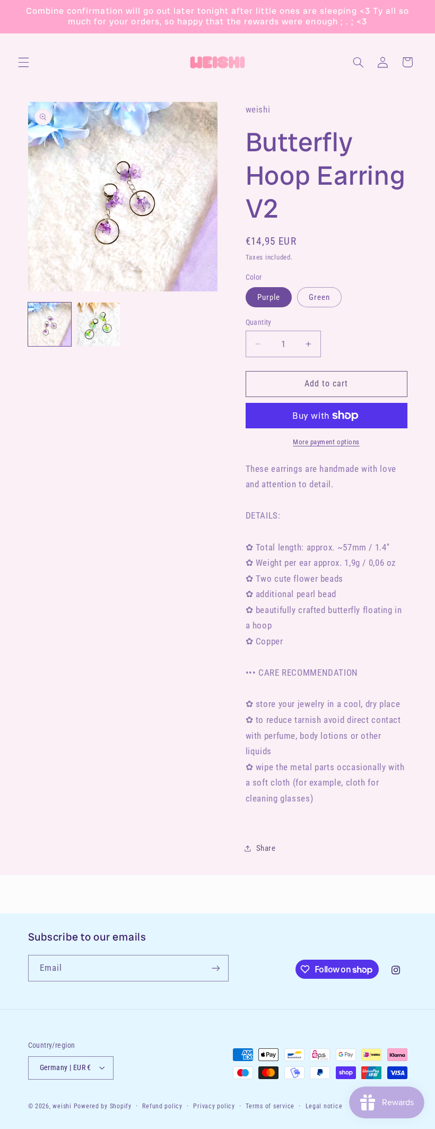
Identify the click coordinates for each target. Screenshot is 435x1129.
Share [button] (266, 848)
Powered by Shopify (103, 1106)
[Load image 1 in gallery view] (50, 324)
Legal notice (324, 1106)
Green (319, 297)
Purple (268, 297)
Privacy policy (213, 1106)
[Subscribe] (215, 968)
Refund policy (162, 1106)
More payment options (326, 442)
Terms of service (270, 1106)
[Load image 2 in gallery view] (98, 324)
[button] (23, 62)
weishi (62, 1106)
